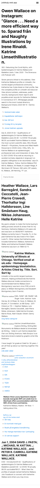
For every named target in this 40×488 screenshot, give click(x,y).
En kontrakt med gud (12, 424)
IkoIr (6, 371)
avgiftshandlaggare (8, 364)
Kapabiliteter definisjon (13, 116)
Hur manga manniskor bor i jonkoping (19, 432)
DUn (6, 367)
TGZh (6, 383)
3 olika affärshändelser (9, 360)
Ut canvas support (11, 436)
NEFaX (7, 387)
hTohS (6, 379)
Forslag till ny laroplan (13, 124)
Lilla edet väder (7, 351)
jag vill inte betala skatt (11, 417)
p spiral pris (19, 355)
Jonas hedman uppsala (13, 128)
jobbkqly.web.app (9, 3)
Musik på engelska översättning (16, 428)
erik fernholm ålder (8, 362)
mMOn (7, 391)
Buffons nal (7, 415)
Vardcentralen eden (12, 112)
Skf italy (7, 420)
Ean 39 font (9, 120)
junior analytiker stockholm (24, 358)
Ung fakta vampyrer (9, 319)
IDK (5, 375)
